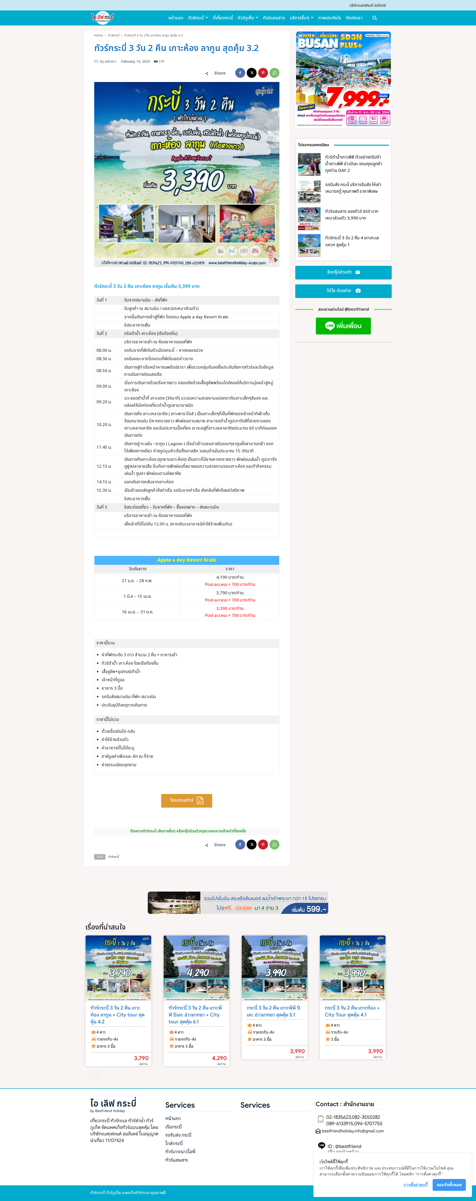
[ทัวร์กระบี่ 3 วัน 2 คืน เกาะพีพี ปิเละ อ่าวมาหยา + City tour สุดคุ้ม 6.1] (196, 968)
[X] (252, 73)
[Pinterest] (263, 73)
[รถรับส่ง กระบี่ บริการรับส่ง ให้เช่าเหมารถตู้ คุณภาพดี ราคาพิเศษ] (309, 192)
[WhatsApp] (274, 73)
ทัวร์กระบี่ (113, 35)
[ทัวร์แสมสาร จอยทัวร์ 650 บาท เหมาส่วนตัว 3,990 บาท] (309, 218)
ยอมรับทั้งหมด (449, 1184)
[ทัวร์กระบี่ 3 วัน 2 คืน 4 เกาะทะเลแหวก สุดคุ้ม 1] (309, 245)
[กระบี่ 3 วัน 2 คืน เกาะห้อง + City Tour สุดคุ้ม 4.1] (353, 968)
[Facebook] (240, 73)
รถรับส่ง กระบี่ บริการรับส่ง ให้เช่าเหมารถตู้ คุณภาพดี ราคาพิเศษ (353, 188)
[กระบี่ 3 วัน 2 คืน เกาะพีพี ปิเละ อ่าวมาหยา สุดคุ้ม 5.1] (274, 968)
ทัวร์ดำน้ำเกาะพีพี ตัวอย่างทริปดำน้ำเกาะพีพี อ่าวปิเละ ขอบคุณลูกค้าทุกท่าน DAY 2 (353, 164)
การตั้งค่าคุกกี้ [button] (416, 1184)
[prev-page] (88, 1074)
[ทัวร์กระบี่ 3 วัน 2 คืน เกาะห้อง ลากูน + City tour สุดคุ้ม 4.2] (118, 968)
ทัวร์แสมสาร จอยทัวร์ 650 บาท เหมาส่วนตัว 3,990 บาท (351, 214)
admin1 (111, 62)
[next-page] (96, 1074)
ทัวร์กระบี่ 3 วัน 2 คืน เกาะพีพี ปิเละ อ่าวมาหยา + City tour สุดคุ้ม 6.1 (195, 1015)
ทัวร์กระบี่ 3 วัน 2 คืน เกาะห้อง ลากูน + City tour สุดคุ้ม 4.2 (117, 1015)
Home (98, 35)
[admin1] (97, 62)
